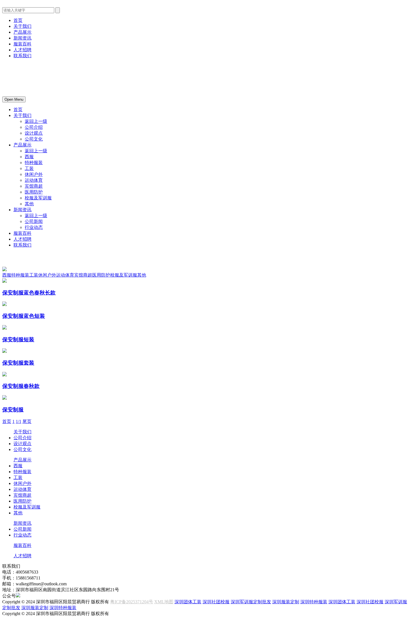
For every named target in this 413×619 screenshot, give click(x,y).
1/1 (18, 421)
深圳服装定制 (285, 601)
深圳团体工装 (187, 601)
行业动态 (34, 227)
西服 (29, 156)
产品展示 (22, 32)
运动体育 (34, 180)
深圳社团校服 (216, 601)
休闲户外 (34, 174)
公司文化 (34, 139)
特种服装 (34, 162)
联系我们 (22, 55)
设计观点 (34, 133)
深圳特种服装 (313, 601)
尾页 (26, 421)
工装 (29, 168)
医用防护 (34, 192)
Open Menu (13, 99)
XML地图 (163, 601)
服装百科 (22, 44)
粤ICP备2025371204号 (131, 601)
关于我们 (22, 26)
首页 (17, 20)
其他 (29, 203)
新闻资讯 (22, 38)
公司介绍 (34, 127)
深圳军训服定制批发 (251, 601)
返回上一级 (36, 121)
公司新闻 (34, 221)
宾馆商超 (34, 186)
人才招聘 (22, 49)
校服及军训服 (38, 197)
